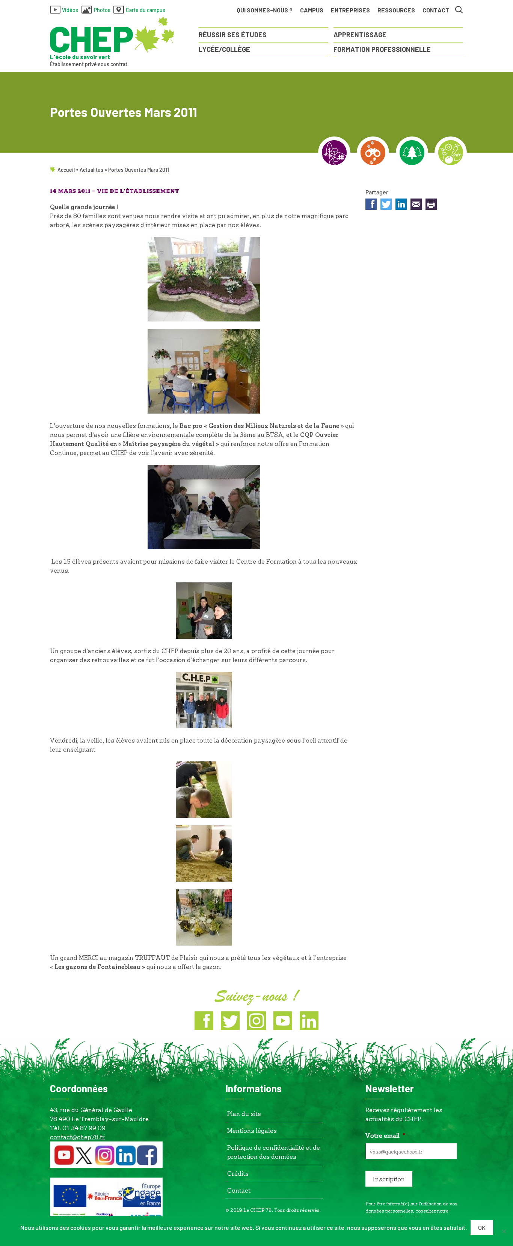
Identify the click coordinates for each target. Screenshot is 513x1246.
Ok (482, 1227)
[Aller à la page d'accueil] (112, 35)
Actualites (91, 170)
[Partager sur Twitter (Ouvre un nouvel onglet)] (386, 205)
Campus (311, 10)
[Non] (503, 1231)
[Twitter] (230, 1020)
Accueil (66, 170)
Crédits (238, 1173)
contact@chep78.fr (77, 1137)
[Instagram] (256, 1020)
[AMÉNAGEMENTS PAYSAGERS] (334, 152)
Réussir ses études (233, 34)
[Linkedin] (309, 1020)
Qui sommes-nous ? (265, 10)
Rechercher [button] (459, 10)
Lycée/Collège (224, 49)
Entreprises (350, 10)
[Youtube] (282, 1020)
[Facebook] (204, 1020)
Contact (435, 10)
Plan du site (244, 1113)
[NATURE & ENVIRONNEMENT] (373, 152)
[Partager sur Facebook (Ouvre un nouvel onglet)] (371, 205)
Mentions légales (252, 1130)
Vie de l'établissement (138, 191)
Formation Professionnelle (382, 49)
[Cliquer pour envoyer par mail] (416, 205)
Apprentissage (359, 34)
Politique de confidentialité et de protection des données (273, 1151)
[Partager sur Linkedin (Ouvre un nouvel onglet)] (401, 205)
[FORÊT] (412, 152)
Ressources (396, 10)
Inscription (389, 1179)
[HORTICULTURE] (451, 152)
